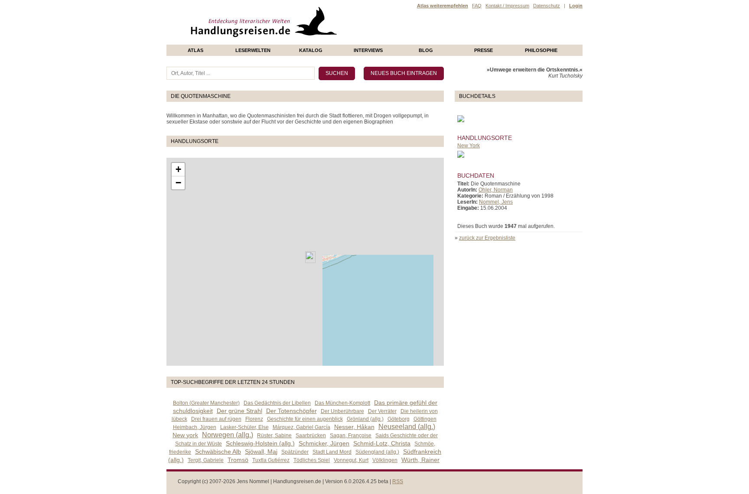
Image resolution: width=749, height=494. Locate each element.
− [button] (178, 182)
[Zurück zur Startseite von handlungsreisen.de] (326, 42)
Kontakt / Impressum (507, 5)
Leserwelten (252, 50)
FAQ (477, 5)
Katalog (310, 50)
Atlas (195, 50)
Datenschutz (546, 5)
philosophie (541, 50)
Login (576, 5)
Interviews (368, 50)
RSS (397, 481)
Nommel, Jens (496, 202)
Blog (426, 50)
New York (468, 146)
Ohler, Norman (496, 190)
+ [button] (178, 169)
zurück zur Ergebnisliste (487, 238)
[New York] (310, 257)
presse (483, 50)
